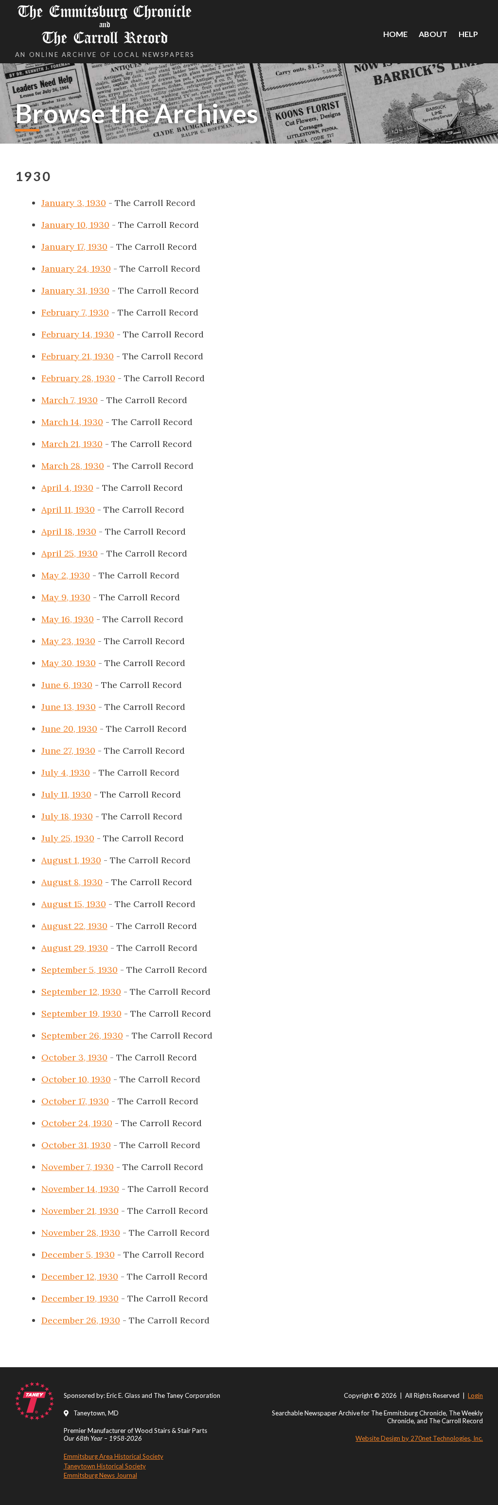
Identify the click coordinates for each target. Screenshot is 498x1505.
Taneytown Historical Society (105, 1466)
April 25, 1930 (69, 553)
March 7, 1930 (69, 400)
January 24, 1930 (76, 268)
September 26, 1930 (82, 1035)
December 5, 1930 (78, 1254)
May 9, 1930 (65, 597)
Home (395, 33)
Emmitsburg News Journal (100, 1475)
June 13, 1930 (68, 706)
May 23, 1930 (68, 641)
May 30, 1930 (68, 663)
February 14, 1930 (77, 334)
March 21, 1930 (72, 443)
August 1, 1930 (71, 860)
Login (475, 1395)
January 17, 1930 (74, 246)
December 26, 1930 (80, 1320)
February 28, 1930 (78, 378)
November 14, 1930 (80, 1188)
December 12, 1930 (79, 1276)
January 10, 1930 (75, 224)
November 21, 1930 (80, 1210)
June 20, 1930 (69, 728)
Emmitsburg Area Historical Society (113, 1456)
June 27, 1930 (68, 750)
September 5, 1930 (79, 969)
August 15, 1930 (73, 904)
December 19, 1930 (80, 1298)
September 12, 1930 (81, 991)
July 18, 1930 (67, 816)
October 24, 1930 (76, 1123)
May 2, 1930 (65, 575)
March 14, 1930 (72, 421)
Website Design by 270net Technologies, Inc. (419, 1438)
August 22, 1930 (74, 925)
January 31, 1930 (75, 290)
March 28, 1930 (72, 465)
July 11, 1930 (66, 794)
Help (468, 33)
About (433, 33)
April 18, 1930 (68, 531)
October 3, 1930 (74, 1057)
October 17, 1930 (75, 1101)
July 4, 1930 (65, 772)
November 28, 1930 (80, 1232)
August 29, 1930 (74, 947)
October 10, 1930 (76, 1079)
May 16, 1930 (67, 619)
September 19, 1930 (81, 1013)
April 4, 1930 (67, 487)
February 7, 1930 (75, 312)
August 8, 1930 (72, 882)
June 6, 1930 (66, 684)
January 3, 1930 (73, 202)
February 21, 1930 (77, 356)
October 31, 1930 (76, 1145)
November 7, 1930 (77, 1166)
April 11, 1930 (68, 509)
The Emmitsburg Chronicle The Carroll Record (105, 24)
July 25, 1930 (67, 838)
